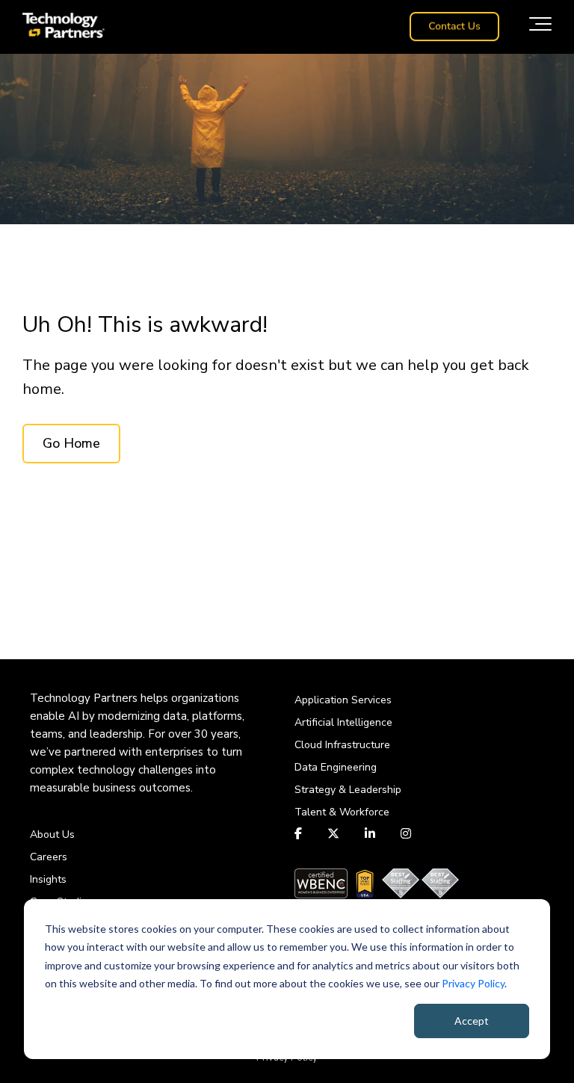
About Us (52, 834)
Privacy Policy (473, 983)
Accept (471, 1020)
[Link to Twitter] (333, 833)
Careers (48, 857)
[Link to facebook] (300, 833)
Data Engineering (335, 767)
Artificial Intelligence (343, 722)
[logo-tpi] (63, 27)
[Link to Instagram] (406, 833)
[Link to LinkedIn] (370, 833)
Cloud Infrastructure (342, 745)
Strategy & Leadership (347, 790)
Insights (48, 879)
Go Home (71, 443)
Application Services (343, 700)
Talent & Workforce (341, 812)
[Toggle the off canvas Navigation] (540, 26)
